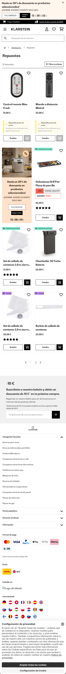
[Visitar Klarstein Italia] (29, 602)
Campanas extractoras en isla (15, 459)
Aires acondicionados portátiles (16, 448)
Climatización (16, 48)
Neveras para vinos (10, 442)
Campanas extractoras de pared (16, 492)
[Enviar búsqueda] (5, 38)
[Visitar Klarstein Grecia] (35, 616)
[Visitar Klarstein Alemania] (4, 602)
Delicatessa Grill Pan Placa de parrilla (48, 183)
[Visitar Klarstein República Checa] (10, 609)
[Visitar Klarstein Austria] (10, 602)
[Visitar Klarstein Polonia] (23, 609)
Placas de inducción (11, 498)
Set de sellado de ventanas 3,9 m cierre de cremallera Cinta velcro (16, 263)
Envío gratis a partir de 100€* (51, 22)
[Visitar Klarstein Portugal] (23, 616)
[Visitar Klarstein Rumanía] (35, 609)
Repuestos (31, 48)
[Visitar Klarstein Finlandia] (4, 616)
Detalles (13, 138)
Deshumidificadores (11, 453)
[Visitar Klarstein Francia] (23, 602)
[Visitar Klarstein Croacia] (29, 609)
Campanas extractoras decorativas (17, 464)
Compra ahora (25, 15)
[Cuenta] (46, 29)
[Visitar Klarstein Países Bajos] (16, 616)
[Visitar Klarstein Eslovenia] (29, 616)
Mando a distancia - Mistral (47, 106)
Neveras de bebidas (10, 481)
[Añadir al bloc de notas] (28, 73)
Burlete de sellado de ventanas (48, 327)
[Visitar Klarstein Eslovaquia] (4, 609)
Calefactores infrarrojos (12, 470)
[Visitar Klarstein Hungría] (16, 609)
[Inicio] (7, 48)
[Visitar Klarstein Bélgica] (10, 616)
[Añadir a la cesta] (59, 218)
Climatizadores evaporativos (14, 487)
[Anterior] (26, 362)
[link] (17, 85)
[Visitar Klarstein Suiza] (16, 602)
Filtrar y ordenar (55, 64)
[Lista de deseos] (54, 29)
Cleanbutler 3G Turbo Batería (48, 262)
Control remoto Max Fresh (15, 106)
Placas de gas (8, 503)
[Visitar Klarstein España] (35, 602)
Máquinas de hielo (10, 475)
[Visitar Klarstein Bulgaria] (41, 609)
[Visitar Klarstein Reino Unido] (41, 602)
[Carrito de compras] (61, 29)
